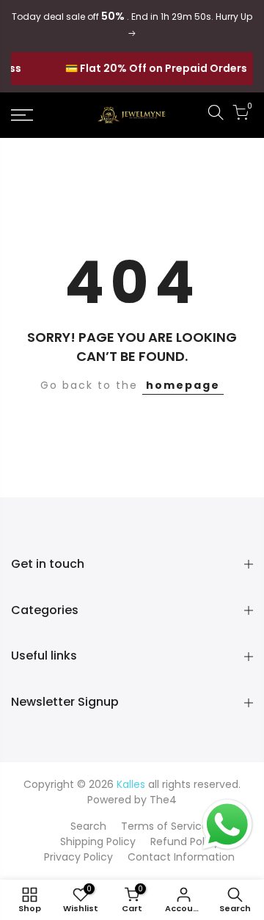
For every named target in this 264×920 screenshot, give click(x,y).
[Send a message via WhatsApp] (227, 824)
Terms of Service (164, 826)
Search (88, 826)
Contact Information (181, 857)
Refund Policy (184, 841)
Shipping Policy (98, 841)
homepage (183, 385)
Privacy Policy (78, 857)
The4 (163, 799)
